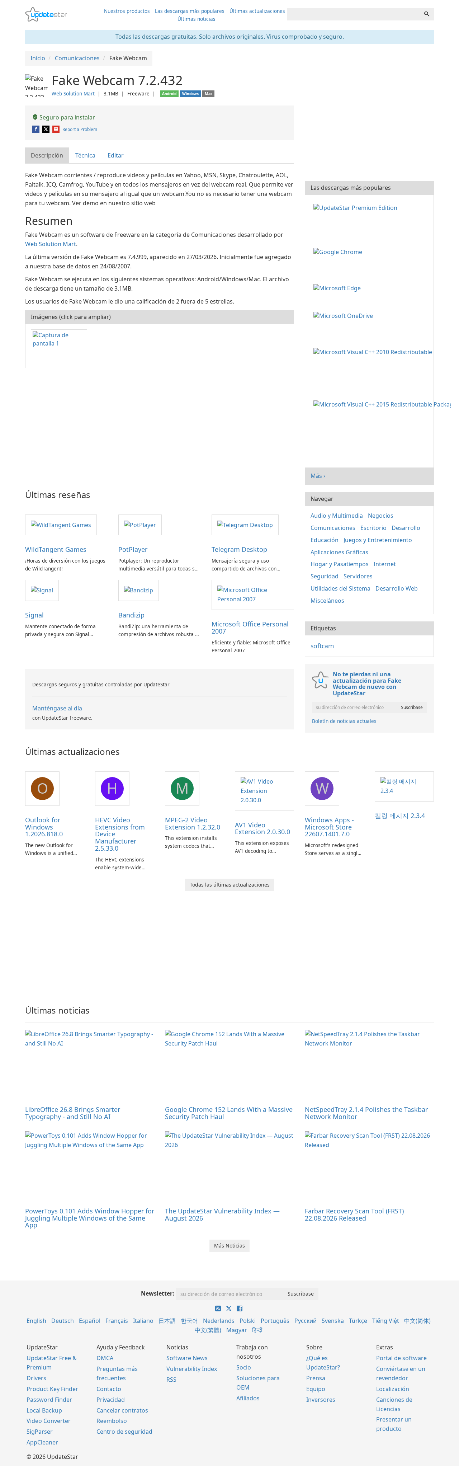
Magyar (236, 1330)
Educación (325, 540)
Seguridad (325, 576)
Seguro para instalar (66, 117)
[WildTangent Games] (61, 524)
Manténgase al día (57, 708)
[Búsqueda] (427, 14)
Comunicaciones (333, 528)
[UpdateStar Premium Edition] (356, 207)
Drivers (36, 1378)
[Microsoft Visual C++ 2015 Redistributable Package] (383, 404)
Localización (392, 1389)
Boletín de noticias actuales (344, 721)
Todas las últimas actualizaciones (230, 884)
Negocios (380, 516)
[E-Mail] (56, 129)
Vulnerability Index (191, 1369)
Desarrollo (406, 528)
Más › (318, 476)
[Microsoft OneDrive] (344, 315)
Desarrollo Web (396, 588)
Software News (187, 1358)
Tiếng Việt (385, 1321)
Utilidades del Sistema (340, 588)
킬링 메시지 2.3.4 (400, 815)
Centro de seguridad (124, 1432)
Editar (116, 155)
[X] (46, 129)
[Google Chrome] (339, 251)
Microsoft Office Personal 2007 (250, 627)
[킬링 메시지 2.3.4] (404, 786)
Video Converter (49, 1421)
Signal (34, 615)
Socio (243, 1367)
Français (116, 1321)
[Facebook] (36, 129)
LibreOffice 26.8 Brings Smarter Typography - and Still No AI (72, 1113)
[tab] (47, 155)
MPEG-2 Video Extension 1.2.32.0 (192, 823)
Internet (385, 564)
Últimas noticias (197, 18)
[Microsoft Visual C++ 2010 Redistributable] (374, 351)
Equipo (315, 1389)
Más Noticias (229, 1245)
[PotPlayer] (140, 524)
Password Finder (49, 1400)
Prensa (315, 1378)
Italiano (143, 1321)
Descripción (47, 155)
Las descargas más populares (189, 11)
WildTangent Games (55, 549)
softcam (322, 646)
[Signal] (42, 590)
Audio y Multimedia (337, 516)
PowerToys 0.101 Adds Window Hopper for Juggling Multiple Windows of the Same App (89, 1218)
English (36, 1321)
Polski (248, 1321)
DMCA (104, 1358)
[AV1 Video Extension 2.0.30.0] (264, 790)
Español (89, 1321)
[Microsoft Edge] (338, 287)
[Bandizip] (138, 590)
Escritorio (373, 528)
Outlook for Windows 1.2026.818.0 (44, 827)
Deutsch (62, 1321)
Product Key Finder (52, 1389)
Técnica (85, 155)
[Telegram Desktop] (245, 524)
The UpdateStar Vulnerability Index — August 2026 (222, 1214)
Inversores (320, 1400)
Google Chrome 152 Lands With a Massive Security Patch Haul (229, 1113)
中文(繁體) (208, 1330)
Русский (305, 1321)
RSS (171, 1379)
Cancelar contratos (122, 1410)
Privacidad (110, 1400)
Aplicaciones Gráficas (339, 552)
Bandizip (131, 615)
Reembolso (111, 1421)
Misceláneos (327, 601)
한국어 (189, 1321)
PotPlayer (132, 549)
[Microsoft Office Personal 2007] (252, 594)
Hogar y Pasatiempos (340, 564)
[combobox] (353, 14)
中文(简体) (417, 1321)
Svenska (333, 1321)
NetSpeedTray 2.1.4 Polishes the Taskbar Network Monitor (366, 1113)
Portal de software (401, 1358)
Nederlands (219, 1321)
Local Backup (44, 1410)
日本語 (167, 1321)
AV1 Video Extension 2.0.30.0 (262, 828)
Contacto (108, 1389)
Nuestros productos (127, 11)
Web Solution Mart (73, 93)
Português (275, 1321)
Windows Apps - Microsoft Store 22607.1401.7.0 (329, 827)
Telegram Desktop (239, 549)
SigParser (40, 1432)
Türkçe (358, 1321)
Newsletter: (157, 1293)
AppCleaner (42, 1442)
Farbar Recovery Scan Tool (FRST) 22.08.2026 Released (354, 1214)
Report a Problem (79, 129)
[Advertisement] (159, 425)
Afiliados (248, 1398)
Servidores (358, 576)
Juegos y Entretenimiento (378, 540)
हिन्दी (257, 1330)
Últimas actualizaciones (257, 11)
